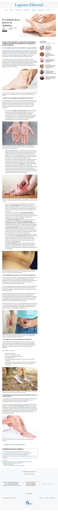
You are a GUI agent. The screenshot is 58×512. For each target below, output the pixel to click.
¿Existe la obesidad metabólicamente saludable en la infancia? (50, 72)
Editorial (48, 9)
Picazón (19, 462)
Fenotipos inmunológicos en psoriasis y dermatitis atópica (50, 55)
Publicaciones (41, 9)
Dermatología (18, 9)
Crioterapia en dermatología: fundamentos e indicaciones (48, 48)
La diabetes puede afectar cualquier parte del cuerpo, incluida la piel (19, 50)
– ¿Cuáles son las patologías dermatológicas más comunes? (16, 451)
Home (6, 9)
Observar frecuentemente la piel (12, 354)
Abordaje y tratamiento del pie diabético (14, 444)
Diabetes (11, 9)
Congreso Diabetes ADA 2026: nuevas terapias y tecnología (50, 77)
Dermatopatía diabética (23, 461)
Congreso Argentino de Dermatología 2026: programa (50, 60)
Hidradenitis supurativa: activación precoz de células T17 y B (50, 66)
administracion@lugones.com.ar (11, 485)
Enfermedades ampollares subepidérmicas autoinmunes (14, 465)
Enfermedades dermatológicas (8, 462)
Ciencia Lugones (29, 493)
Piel (21, 462)
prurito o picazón (10, 150)
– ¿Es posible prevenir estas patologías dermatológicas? (15, 454)
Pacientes (34, 9)
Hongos (15, 462)
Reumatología (27, 9)
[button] (52, 10)
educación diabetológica (18, 405)
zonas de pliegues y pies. (25, 158)
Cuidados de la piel (14, 461)
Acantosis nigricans (7, 461)
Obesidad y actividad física (9, 464)
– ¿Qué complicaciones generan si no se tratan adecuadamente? (17, 453)
